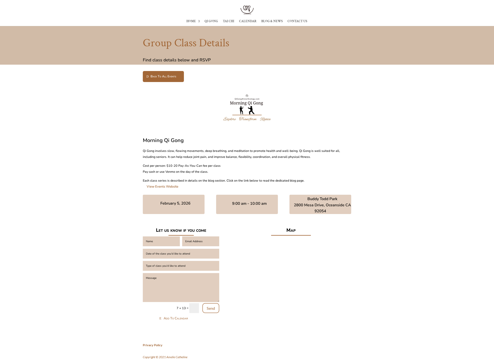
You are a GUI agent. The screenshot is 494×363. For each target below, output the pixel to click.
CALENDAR (247, 21)
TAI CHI (228, 21)
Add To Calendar (176, 318)
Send (211, 308)
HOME (191, 21)
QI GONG (211, 21)
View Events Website (162, 186)
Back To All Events (163, 76)
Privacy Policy (152, 345)
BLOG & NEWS (272, 21)
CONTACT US (297, 21)
